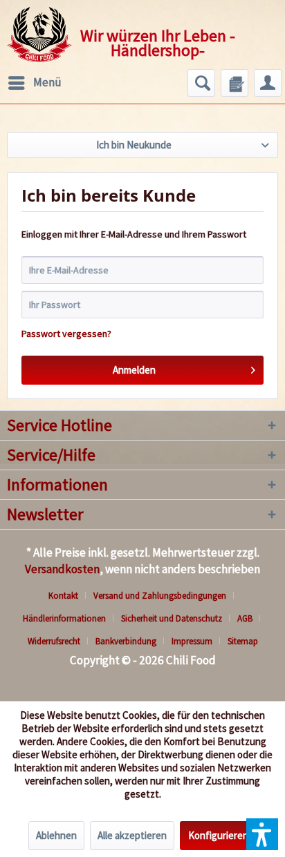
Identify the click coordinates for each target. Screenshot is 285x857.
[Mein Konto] (268, 83)
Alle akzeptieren (132, 835)
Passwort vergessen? (66, 333)
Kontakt (63, 595)
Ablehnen (56, 835)
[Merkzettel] (234, 83)
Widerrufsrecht (54, 641)
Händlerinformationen (64, 618)
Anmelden (134, 369)
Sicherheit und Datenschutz (171, 618)
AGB (244, 618)
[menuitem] (34, 83)
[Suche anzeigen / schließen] (201, 83)
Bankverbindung (125, 641)
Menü (47, 82)
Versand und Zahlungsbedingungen (159, 595)
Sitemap (243, 641)
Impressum (192, 641)
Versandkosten (62, 569)
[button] (262, 834)
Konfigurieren (218, 835)
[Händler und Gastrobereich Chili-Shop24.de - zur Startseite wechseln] (39, 34)
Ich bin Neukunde (134, 144)
